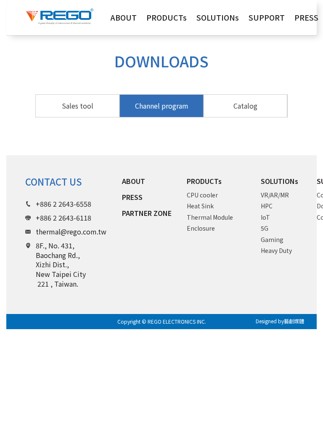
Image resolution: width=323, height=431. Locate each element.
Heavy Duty (276, 250)
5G (264, 228)
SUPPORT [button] (267, 17)
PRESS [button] (306, 17)
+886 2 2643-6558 (63, 204)
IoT (265, 217)
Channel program (161, 106)
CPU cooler (202, 195)
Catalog (245, 106)
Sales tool (77, 106)
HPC (267, 206)
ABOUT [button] (124, 17)
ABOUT (133, 181)
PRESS (132, 197)
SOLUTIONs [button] (217, 17)
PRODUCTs (204, 181)
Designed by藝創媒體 (280, 321)
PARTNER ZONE (147, 213)
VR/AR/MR (275, 195)
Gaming (272, 239)
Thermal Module (210, 217)
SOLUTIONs (279, 181)
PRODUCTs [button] (166, 17)
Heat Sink (200, 206)
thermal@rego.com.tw (71, 231)
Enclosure (201, 228)
